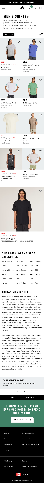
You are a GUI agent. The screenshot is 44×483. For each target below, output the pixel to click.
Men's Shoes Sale (20, 275)
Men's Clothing (35, 261)
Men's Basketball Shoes (6, 283)
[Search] (35, 7)
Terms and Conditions (29, 466)
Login (12, 397)
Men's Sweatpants (34, 279)
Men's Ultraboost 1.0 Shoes (7, 266)
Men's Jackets (21, 283)
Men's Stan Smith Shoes (20, 262)
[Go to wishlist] (8, 7)
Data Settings (8, 461)
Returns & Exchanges (29, 433)
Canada (25, 474)
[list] (18, 34)
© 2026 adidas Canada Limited (22, 480)
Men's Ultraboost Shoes (20, 279)
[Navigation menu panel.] (3, 7)
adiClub (6, 433)
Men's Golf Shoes (34, 266)
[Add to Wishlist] (18, 42)
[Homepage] (22, 8)
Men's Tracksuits (6, 275)
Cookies (24, 461)
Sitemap (6, 450)
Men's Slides (34, 270)
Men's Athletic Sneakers (7, 270)
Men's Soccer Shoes (7, 279)
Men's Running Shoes (21, 270)
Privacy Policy (8, 466)
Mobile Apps (8, 444)
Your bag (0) (30, 397)
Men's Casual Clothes (35, 275)
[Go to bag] (40, 7)
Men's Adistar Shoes (7, 262)
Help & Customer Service (30, 444)
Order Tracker (8, 439)
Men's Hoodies (21, 266)
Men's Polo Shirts (34, 283)
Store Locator (26, 439)
